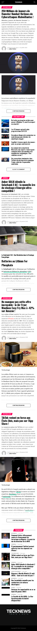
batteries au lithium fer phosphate (15, 271)
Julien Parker (12, 49)
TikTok (18, 492)
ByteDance (13, 494)
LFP (29, 271)
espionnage (7, 496)
